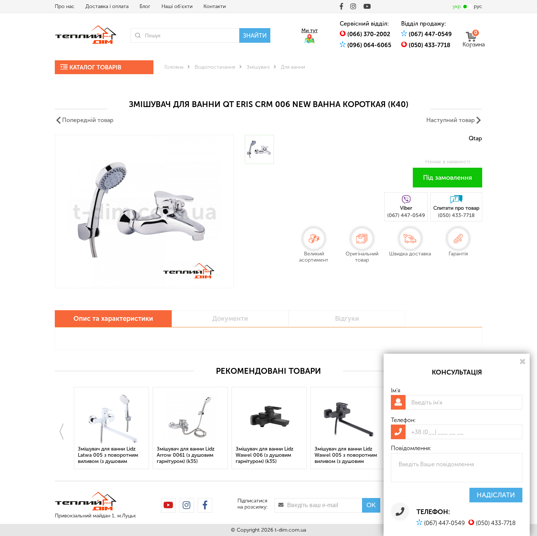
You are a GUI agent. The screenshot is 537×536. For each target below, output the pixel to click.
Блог (145, 6)
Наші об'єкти (177, 6)
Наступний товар (450, 120)
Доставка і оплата (107, 6)
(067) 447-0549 (430, 34)
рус (478, 6)
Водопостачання (215, 67)
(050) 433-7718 (429, 45)
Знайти (255, 35)
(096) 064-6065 (369, 45)
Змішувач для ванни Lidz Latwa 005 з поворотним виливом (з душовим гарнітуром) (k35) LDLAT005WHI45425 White (110, 455)
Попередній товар (88, 120)
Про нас (65, 6)
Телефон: (403, 420)
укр (457, 6)
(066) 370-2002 (368, 34)
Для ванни (293, 67)
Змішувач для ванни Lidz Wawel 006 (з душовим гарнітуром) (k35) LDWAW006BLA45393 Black (269, 455)
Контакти (214, 6)
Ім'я (395, 390)
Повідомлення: (411, 448)
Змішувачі (258, 67)
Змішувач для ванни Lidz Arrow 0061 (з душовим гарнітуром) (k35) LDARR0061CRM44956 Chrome (185, 455)
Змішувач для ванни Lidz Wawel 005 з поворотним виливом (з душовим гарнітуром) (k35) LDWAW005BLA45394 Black (348, 455)
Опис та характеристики (113, 319)
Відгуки (347, 319)
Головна (173, 67)
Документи (230, 319)
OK (371, 505)
